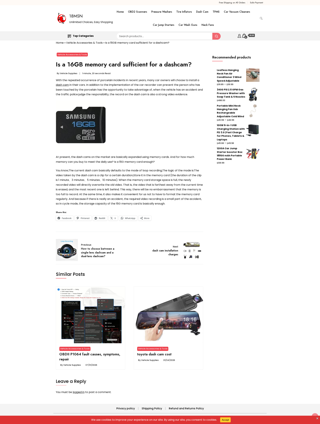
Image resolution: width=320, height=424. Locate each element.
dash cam (62, 85)
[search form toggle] (261, 18)
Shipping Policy (152, 408)
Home (120, 12)
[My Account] (239, 35)
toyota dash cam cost (154, 354)
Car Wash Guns (187, 25)
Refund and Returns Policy (186, 408)
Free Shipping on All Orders (232, 2)
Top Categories (83, 36)
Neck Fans (208, 25)
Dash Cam (202, 12)
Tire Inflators (184, 12)
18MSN (76, 16)
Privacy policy (125, 408)
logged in (78, 392)
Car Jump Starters (163, 25)
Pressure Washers (161, 12)
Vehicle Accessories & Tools (84, 43)
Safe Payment (256, 2)
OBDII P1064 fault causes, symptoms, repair (89, 357)
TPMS (216, 12)
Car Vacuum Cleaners (237, 12)
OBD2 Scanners (137, 12)
